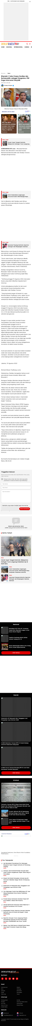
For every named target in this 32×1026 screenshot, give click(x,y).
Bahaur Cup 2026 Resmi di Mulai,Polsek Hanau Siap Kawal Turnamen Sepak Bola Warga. (16, 926)
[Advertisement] (16, 21)
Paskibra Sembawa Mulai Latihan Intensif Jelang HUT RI (18, 638)
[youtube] (13, 978)
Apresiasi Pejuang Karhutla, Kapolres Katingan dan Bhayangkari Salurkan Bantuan (18, 246)
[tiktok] (17, 978)
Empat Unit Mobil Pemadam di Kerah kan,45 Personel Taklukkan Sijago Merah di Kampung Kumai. (16, 880)
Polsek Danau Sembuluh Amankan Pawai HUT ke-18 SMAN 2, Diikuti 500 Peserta (16, 899)
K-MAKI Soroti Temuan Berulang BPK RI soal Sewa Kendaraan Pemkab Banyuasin (15, 768)
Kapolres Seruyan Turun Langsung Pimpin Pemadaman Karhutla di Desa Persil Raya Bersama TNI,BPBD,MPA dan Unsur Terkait (15, 920)
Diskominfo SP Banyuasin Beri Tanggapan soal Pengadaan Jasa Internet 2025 (14, 719)
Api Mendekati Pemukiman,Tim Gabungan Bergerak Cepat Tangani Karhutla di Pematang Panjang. (16, 865)
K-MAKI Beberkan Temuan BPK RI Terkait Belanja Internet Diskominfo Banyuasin (14, 744)
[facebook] (2, 978)
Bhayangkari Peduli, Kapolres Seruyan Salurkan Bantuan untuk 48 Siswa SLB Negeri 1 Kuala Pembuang (16, 912)
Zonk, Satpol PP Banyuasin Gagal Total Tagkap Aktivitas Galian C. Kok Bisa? (19, 821)
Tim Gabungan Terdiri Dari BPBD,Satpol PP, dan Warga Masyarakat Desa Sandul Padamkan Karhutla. (16, 893)
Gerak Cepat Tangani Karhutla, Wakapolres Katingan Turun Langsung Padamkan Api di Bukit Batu (18, 143)
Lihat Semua (16, 652)
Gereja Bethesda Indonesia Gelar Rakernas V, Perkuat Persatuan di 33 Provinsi (16, 905)
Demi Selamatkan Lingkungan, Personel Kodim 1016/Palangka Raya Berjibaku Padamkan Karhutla (18, 195)
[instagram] (9, 978)
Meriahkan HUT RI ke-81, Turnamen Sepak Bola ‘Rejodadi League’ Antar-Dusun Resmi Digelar (19, 630)
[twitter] (6, 978)
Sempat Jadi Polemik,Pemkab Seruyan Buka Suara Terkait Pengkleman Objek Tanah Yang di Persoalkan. (16, 872)
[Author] (2, 85)
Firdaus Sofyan (8, 85)
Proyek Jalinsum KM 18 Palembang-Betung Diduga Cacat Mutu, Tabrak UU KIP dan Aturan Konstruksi (19, 813)
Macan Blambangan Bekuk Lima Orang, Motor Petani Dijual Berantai (20, 646)
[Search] (27, 43)
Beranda (3, 73)
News (9, 73)
